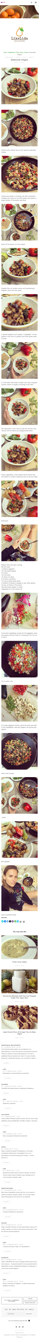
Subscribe (29, 1313)
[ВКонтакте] (5, 921)
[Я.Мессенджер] (2, 921)
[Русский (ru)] (2, 2)
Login (30, 1298)
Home (5, 52)
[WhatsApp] (15, 921)
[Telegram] (7, 921)
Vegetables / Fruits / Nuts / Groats (18, 52)
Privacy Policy (19, 1332)
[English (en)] (4, 2)
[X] (10, 921)
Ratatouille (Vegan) (19, 60)
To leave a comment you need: (12, 1300)
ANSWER (6, 1063)
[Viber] (13, 921)
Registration (30, 1302)
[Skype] (18, 921)
